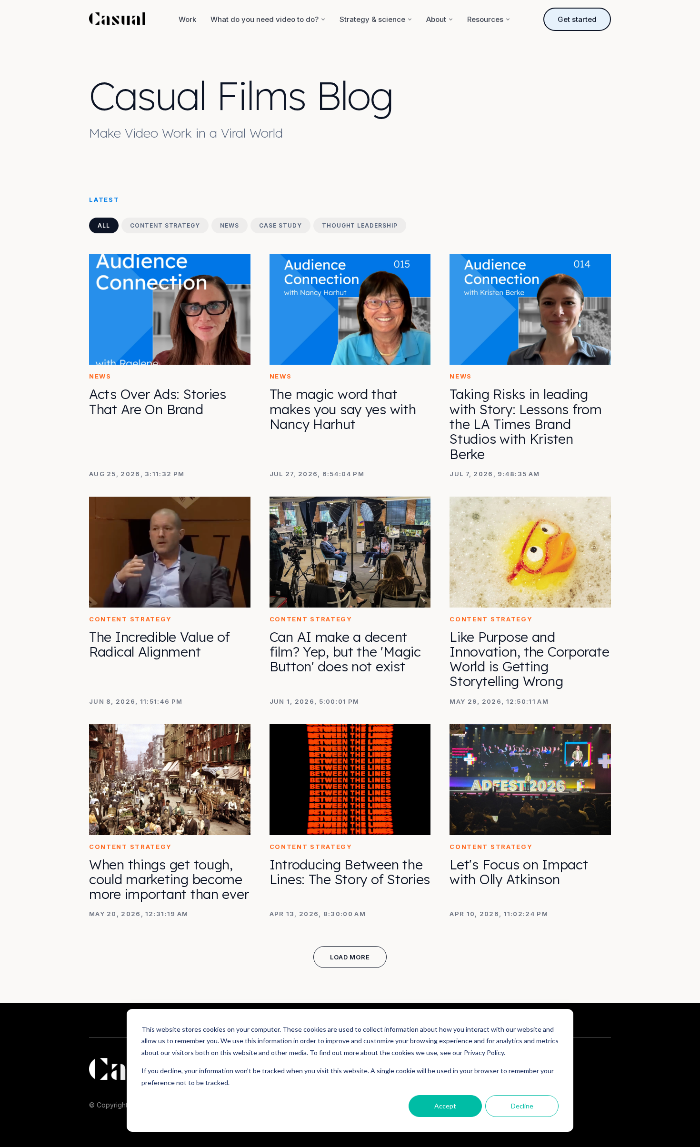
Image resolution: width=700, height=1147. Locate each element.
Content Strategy (165, 225)
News (229, 225)
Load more (350, 957)
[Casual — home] (117, 19)
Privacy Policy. (484, 1052)
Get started (577, 19)
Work (187, 19)
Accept (445, 1106)
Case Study (280, 225)
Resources (485, 19)
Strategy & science (372, 19)
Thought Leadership (360, 225)
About (436, 19)
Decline (522, 1106)
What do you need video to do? (264, 19)
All (104, 225)
